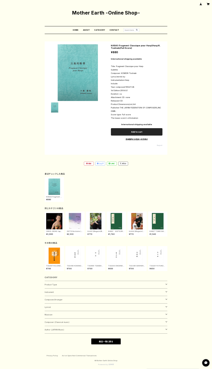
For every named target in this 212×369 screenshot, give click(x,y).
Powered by (103, 364)
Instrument (49, 292)
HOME (76, 30)
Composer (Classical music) (57, 322)
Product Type (51, 285)
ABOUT (86, 30)
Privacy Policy (52, 356)
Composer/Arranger (54, 300)
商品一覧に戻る (106, 341)
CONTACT (114, 30)
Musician (48, 315)
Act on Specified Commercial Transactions (79, 356)
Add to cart (136, 132)
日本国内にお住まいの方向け (137, 139)
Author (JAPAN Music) (54, 330)
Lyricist (48, 307)
